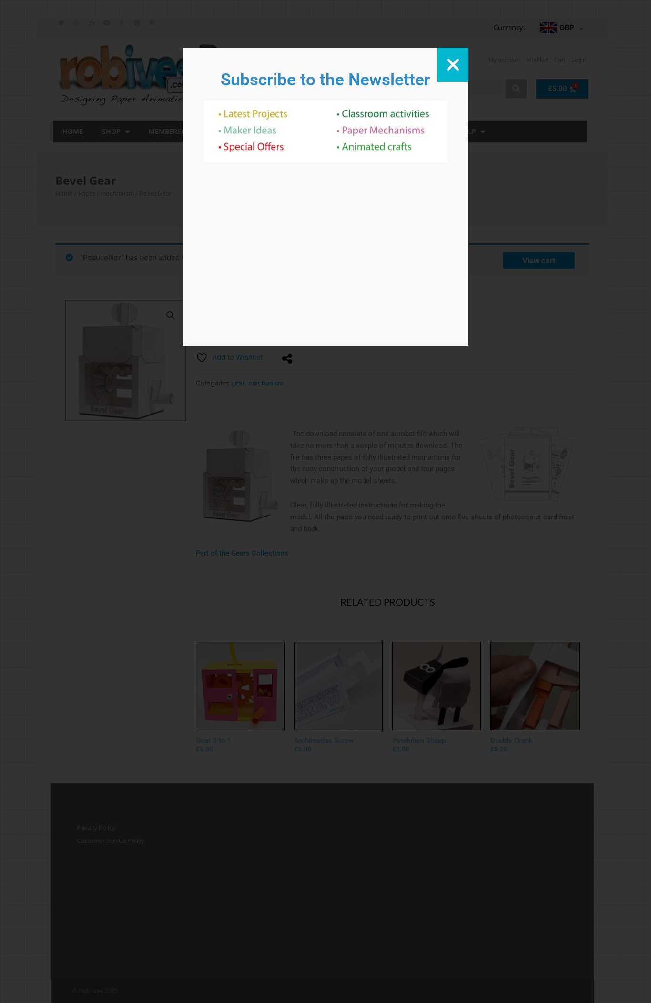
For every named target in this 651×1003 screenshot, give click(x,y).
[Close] (452, 65)
